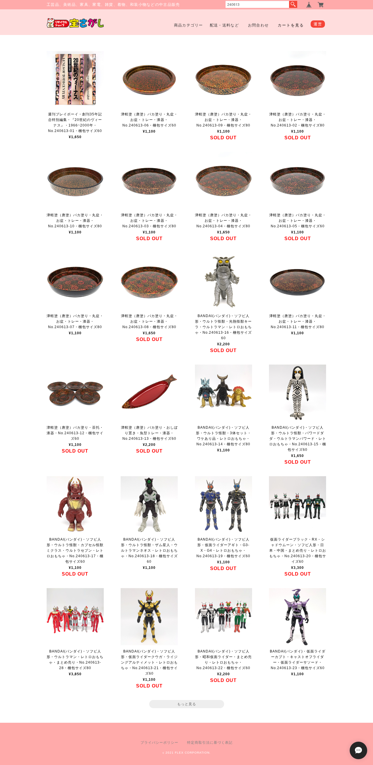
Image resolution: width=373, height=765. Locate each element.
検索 (293, 4)
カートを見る (291, 25)
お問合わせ (258, 25)
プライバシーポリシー (159, 743)
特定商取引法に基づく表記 (210, 743)
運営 (318, 24)
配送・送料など (224, 25)
